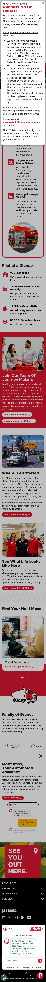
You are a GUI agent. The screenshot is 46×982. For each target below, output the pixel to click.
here (13, 21)
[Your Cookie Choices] (4, 977)
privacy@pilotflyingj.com (16, 122)
